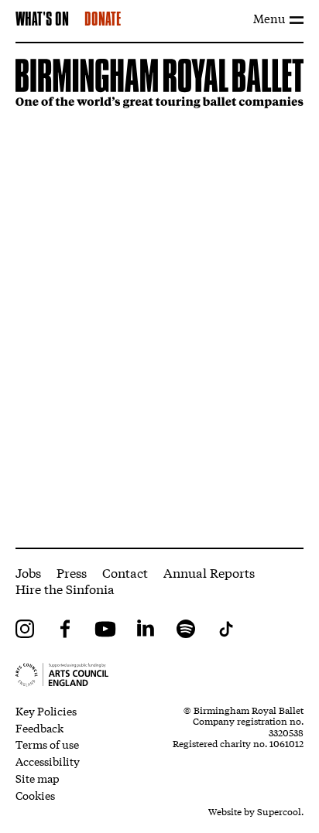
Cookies (35, 795)
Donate (102, 20)
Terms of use (47, 744)
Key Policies (46, 711)
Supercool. (280, 811)
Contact (125, 572)
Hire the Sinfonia (65, 588)
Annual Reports (209, 572)
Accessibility (47, 761)
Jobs (28, 572)
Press (72, 572)
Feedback (39, 728)
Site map (37, 778)
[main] (159, 295)
